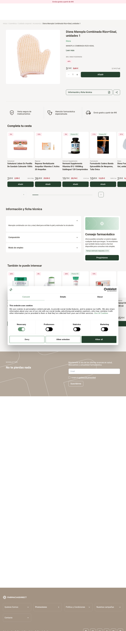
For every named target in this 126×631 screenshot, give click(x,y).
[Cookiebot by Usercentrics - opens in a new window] (106, 290)
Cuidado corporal (24, 23)
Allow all (99, 339)
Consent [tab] (26, 297)
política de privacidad (87, 378)
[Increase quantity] (77, 74)
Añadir (20, 184)
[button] (48, 607)
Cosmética (12, 23)
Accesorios (37, 23)
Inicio (5, 23)
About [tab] (100, 297)
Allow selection (63, 339)
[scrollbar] (62, 194)
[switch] (49, 329)
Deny (27, 339)
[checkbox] (69, 378)
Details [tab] (63, 297)
